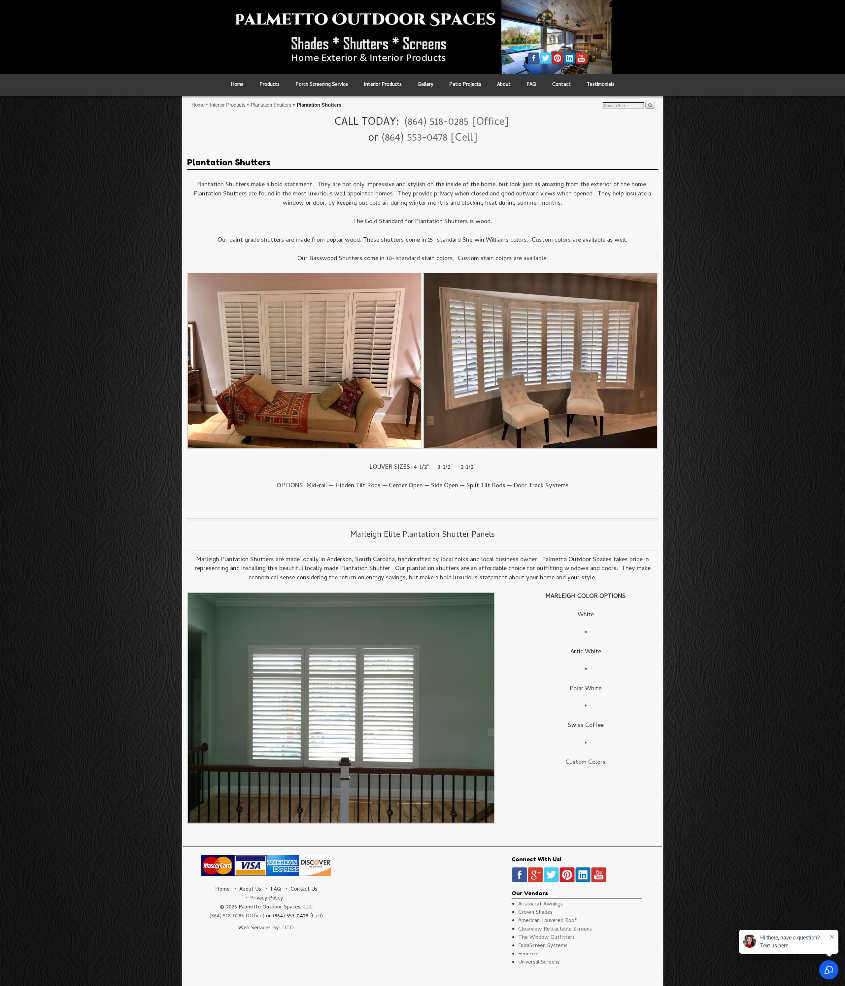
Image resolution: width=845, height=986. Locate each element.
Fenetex (528, 954)
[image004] (540, 364)
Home (237, 85)
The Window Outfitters (546, 937)
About (504, 85)
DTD (288, 928)
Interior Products (383, 85)
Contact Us (303, 889)
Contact (561, 85)
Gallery (425, 85)
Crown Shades (535, 912)
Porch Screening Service (321, 85)
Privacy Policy (266, 898)
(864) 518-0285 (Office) (236, 916)
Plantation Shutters (271, 105)
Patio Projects (465, 85)
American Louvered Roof (547, 921)
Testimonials (601, 85)
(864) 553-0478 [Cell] (429, 138)
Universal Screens (538, 962)
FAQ (531, 85)
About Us (250, 889)
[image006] (304, 364)
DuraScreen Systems (542, 946)
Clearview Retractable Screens (555, 929)
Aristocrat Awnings (540, 904)
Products (269, 85)
